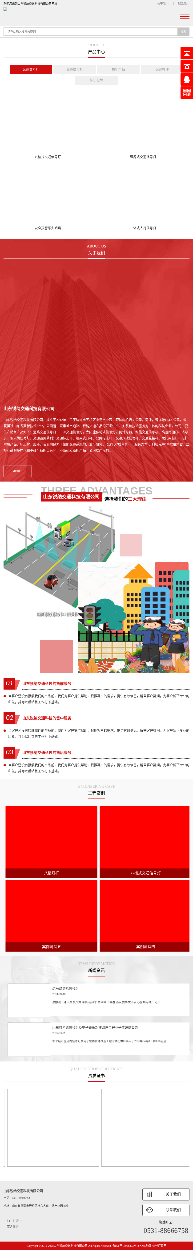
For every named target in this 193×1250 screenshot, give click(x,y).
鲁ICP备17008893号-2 (125, 1245)
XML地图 (146, 1245)
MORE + (17, 471)
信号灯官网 (159, 1245)
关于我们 (163, 3)
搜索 (183, 31)
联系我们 (183, 3)
